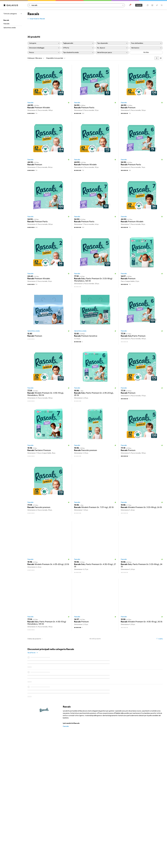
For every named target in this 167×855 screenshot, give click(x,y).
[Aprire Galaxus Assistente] (147, 5)
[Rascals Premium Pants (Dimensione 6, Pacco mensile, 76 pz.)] (141, 147)
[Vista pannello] (157, 58)
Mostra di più (95, 707)
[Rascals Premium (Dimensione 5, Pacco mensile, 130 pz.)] (141, 433)
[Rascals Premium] (48, 319)
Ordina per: (31, 58)
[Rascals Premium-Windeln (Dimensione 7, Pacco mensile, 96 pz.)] (141, 204)
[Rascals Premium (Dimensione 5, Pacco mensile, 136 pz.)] (141, 90)
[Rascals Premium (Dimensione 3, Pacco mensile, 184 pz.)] (48, 147)
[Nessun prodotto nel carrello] (161, 5)
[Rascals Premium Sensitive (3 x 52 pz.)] (95, 319)
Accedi (138, 5)
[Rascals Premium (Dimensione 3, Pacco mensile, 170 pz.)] (141, 376)
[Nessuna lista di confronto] (152, 5)
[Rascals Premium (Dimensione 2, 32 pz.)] (95, 604)
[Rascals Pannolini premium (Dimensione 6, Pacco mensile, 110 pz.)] (48, 490)
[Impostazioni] (129, 5)
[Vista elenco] (161, 58)
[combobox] (39, 58)
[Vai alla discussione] (95, 662)
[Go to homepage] (10, 5)
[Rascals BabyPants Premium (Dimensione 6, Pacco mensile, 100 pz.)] (141, 319)
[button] (68, 102)
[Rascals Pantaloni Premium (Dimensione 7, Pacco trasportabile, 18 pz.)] (48, 433)
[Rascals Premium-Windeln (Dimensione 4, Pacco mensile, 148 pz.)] (48, 90)
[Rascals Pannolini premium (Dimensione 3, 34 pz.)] (95, 433)
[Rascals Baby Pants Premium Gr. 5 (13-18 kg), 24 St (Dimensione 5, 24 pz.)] (141, 547)
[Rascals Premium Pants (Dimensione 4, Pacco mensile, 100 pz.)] (48, 204)
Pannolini (6, 24)
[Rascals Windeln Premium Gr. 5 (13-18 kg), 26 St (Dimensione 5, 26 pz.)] (141, 490)
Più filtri (146, 52)
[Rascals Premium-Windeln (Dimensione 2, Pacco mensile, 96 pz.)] (48, 261)
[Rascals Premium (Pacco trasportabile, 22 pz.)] (141, 261)
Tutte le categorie (10, 14)
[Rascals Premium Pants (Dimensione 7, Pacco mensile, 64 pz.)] (95, 204)
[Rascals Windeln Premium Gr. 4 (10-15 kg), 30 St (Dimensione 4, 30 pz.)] (141, 604)
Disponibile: (50, 58)
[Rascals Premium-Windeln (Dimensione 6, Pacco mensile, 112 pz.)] (95, 147)
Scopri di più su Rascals (37, 19)
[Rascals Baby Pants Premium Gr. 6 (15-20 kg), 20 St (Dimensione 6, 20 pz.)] (95, 376)
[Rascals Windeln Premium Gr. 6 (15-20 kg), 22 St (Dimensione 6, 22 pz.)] (48, 547)
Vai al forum (31, 653)
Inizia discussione (155, 651)
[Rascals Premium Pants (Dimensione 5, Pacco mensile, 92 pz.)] (95, 90)
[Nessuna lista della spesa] (156, 5)
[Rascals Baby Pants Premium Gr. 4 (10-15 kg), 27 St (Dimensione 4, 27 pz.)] (95, 547)
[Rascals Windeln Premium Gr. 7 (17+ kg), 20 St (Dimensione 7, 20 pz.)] (95, 490)
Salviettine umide (9, 28)
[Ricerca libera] (123, 5)
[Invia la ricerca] (29, 5)
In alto (160, 639)
